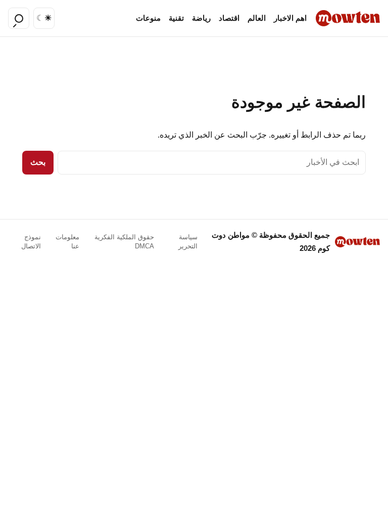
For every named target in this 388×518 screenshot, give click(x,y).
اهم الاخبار (290, 18)
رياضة (201, 18)
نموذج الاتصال (31, 241)
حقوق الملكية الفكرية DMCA (124, 241)
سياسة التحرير (188, 241)
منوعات (148, 18)
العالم (257, 18)
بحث (37, 162)
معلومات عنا (67, 241)
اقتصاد (229, 18)
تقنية (176, 18)
